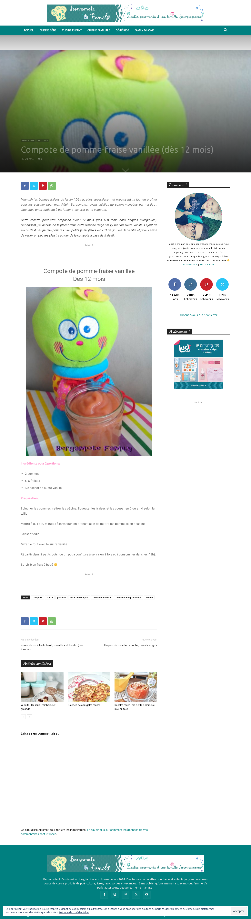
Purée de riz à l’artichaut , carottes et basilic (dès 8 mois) (52, 647)
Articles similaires (37, 663)
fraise (50, 597)
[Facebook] (25, 186)
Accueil (29, 30)
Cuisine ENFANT (72, 30)
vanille (149, 597)
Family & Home (144, 30)
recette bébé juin (79, 597)
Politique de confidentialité (74, 912)
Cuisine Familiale (98, 30)
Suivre (190, 279)
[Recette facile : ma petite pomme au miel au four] (136, 687)
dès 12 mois (43, 140)
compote (37, 597)
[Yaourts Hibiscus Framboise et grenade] (42, 687)
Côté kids (122, 30)
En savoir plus (190, 264)
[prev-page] (23, 716)
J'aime (174, 279)
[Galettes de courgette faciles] (89, 687)
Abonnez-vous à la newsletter (198, 315)
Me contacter (207, 264)
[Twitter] (34, 186)
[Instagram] (115, 894)
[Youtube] (147, 895)
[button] (225, 30)
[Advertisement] (89, 253)
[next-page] (29, 716)
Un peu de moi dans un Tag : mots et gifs (130, 645)
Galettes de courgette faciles (84, 705)
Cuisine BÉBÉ (48, 30)
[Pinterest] (43, 186)
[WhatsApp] (52, 186)
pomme (61, 597)
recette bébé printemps (128, 597)
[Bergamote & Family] (125, 13)
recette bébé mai (102, 597)
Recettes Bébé (28, 140)
